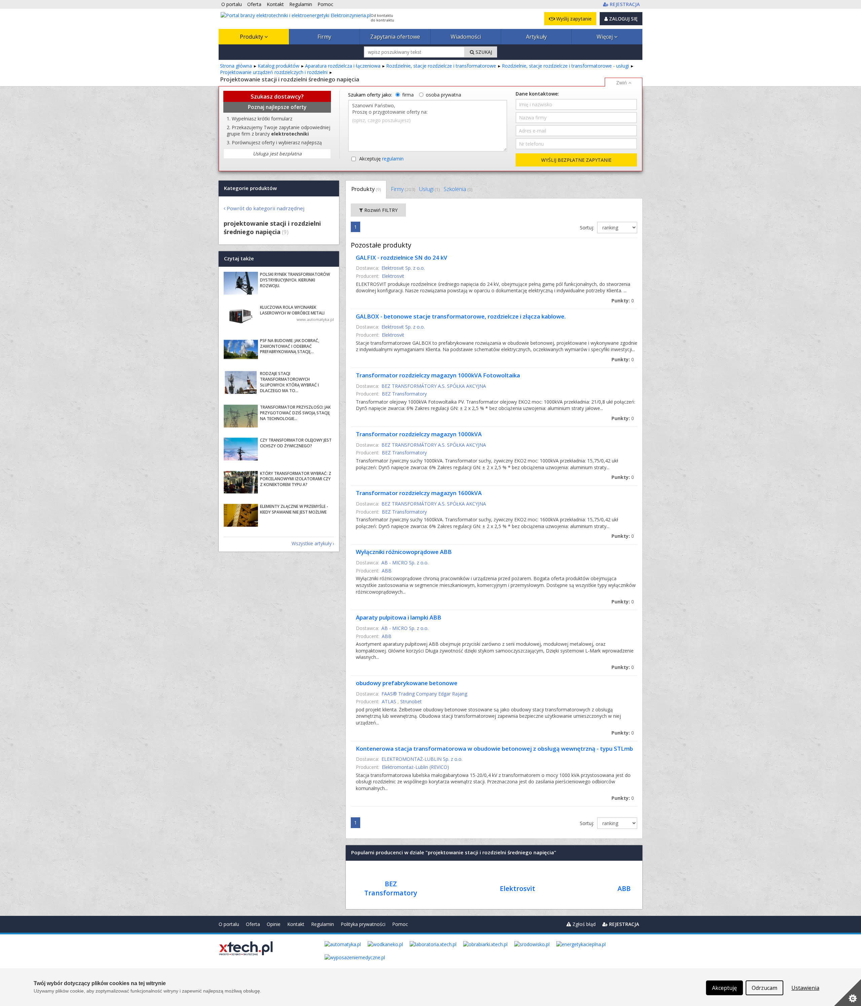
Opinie (273, 924)
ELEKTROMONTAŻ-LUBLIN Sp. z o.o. (421, 759)
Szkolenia (458, 189)
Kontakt (295, 924)
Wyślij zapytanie (573, 18)
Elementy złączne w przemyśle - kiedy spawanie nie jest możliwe (294, 509)
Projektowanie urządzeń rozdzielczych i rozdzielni (274, 72)
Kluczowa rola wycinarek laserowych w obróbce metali (292, 310)
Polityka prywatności (363, 924)
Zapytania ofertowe (395, 36)
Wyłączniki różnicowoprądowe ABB (404, 552)
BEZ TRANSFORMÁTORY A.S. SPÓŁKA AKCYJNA (433, 386)
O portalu (229, 924)
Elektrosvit (393, 276)
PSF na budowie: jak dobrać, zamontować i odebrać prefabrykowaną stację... (289, 346)
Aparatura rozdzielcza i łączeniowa (342, 66)
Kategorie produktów (250, 188)
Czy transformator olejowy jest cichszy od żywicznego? (296, 443)
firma (408, 94)
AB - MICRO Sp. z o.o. (404, 562)
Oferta (253, 924)
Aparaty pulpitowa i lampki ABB (398, 617)
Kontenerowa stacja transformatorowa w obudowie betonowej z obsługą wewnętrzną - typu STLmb (494, 748)
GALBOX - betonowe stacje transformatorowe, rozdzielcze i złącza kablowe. (461, 316)
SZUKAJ (483, 52)
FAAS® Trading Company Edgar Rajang (424, 694)
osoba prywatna (443, 94)
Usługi (429, 189)
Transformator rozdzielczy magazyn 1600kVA (419, 493)
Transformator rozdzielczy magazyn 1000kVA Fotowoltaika (438, 375)
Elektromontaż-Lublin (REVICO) (415, 767)
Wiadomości (466, 36)
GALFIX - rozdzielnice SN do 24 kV (401, 257)
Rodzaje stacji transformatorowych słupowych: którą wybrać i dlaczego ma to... (289, 382)
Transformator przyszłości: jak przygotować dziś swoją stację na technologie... (295, 412)
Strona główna (236, 66)
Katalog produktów (278, 66)
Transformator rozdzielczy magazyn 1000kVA (419, 434)
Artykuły (536, 36)
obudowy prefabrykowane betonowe (406, 683)
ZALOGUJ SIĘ (623, 18)
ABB (386, 570)
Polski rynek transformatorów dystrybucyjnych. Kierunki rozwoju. (295, 280)
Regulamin (322, 924)
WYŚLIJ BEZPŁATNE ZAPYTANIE (576, 160)
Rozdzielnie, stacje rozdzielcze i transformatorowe (441, 66)
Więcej (605, 36)
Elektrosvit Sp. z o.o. (403, 268)
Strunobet (411, 701)
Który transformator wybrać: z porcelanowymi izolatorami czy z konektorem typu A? (295, 479)
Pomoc (400, 924)
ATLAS (389, 701)
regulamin (393, 158)
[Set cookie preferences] (847, 992)
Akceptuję (381, 158)
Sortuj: (587, 227)
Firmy (324, 36)
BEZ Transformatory (404, 393)
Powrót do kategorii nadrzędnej (265, 208)
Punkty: (622, 300)
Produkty (252, 36)
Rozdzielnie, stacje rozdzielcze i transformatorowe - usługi (565, 66)
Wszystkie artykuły (312, 543)
